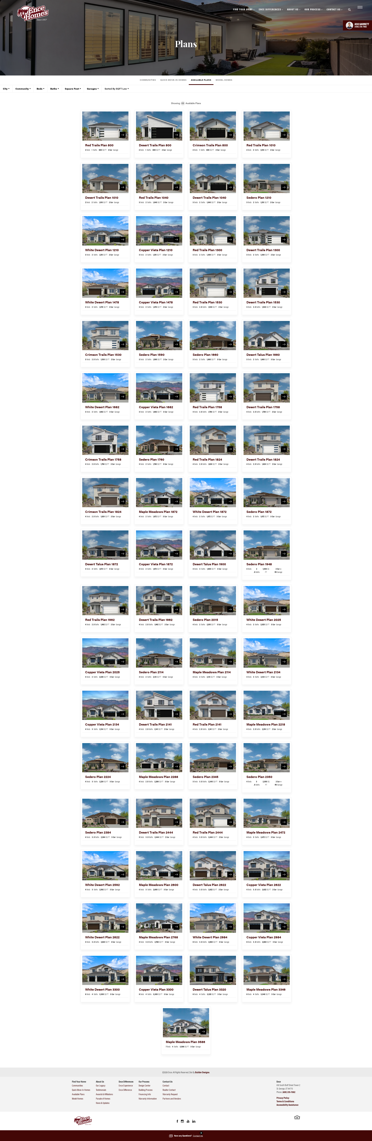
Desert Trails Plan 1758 (263, 407)
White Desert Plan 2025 (263, 619)
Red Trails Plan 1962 (100, 619)
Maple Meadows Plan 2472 (265, 832)
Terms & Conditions (285, 1101)
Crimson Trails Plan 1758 (103, 459)
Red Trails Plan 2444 (208, 832)
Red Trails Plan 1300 (207, 250)
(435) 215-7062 (288, 1092)
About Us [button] (292, 9)
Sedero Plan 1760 (151, 459)
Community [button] (22, 88)
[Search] (349, 10)
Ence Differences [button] (270, 9)
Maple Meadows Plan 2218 (265, 724)
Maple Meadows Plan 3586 (185, 1041)
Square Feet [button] (72, 88)
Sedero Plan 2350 (259, 776)
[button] (349, 11)
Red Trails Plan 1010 (261, 145)
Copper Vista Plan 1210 (155, 250)
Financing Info (145, 1094)
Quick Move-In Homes (173, 79)
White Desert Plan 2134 (263, 672)
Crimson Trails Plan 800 (210, 145)
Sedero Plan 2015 (205, 619)
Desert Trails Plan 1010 (101, 197)
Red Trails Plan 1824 (207, 459)
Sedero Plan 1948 (259, 564)
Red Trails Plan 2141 (207, 724)
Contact (166, 1085)
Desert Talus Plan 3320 (209, 989)
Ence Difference (125, 1089)
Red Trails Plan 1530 (207, 302)
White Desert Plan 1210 (102, 250)
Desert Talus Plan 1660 (263, 354)
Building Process (145, 1089)
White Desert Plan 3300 (102, 989)
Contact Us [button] (333, 9)
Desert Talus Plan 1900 (209, 564)
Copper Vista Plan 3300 (156, 989)
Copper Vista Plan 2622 (263, 884)
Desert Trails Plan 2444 (156, 832)
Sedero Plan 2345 (205, 776)
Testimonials (101, 1089)
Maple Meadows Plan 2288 (158, 776)
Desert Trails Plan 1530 (263, 302)
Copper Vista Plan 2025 (102, 672)
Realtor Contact (169, 1089)
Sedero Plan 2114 (151, 672)
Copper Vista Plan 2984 (263, 937)
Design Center (144, 1085)
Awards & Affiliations (104, 1094)
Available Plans (201, 79)
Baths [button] (53, 88)
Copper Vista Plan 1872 (156, 564)
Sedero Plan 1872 (259, 511)
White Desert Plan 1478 (102, 302)
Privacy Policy (283, 1097)
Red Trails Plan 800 (99, 145)
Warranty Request (170, 1094)
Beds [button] (39, 88)
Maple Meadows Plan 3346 (266, 989)
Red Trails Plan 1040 (153, 197)
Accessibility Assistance (287, 1104)
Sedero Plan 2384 (98, 832)
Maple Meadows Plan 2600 (158, 884)
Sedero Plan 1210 (258, 197)
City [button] (5, 88)
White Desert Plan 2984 (210, 937)
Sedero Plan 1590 (151, 354)
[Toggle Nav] (359, 7)
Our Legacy (100, 1085)
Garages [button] (92, 88)
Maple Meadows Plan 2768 (158, 937)
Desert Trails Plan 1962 (155, 619)
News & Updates (102, 1103)
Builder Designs (202, 1072)
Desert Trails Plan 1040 (209, 197)
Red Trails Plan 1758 (207, 407)
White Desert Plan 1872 (210, 511)
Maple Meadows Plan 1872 (158, 511)
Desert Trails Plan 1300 (263, 250)
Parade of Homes (103, 1098)
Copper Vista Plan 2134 (102, 724)
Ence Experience (126, 1085)
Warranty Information (148, 1098)
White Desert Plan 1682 (102, 407)
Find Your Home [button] (243, 9)
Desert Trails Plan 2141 (155, 724)
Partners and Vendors (172, 1098)
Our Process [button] (313, 9)
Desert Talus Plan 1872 (101, 564)
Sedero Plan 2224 (98, 776)
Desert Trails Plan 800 (155, 145)
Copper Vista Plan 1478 (156, 302)
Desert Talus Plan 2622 (209, 884)
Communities (148, 79)
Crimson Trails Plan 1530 (103, 354)
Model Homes (224, 79)
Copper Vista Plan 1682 (156, 407)
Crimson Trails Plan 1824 (103, 511)
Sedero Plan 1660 (205, 354)
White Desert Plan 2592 (102, 884)
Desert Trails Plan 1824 (263, 459)
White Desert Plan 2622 (102, 937)
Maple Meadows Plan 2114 (212, 672)
